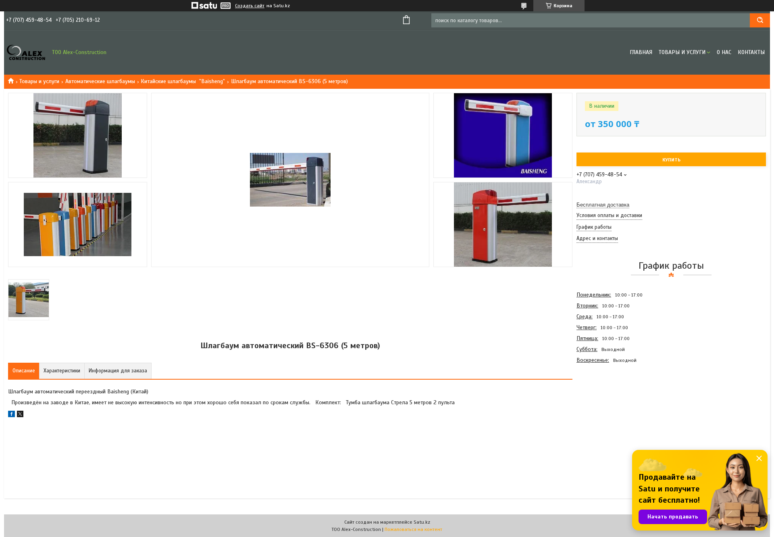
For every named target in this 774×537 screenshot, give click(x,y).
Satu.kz (422, 522)
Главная (641, 52)
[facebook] (11, 415)
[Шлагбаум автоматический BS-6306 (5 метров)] (605, 409)
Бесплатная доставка (602, 205)
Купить (671, 160)
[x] (20, 415)
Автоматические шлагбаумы (100, 81)
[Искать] (760, 20)
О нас (724, 52)
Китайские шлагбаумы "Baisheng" (183, 81)
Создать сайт (249, 5)
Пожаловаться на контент (413, 529)
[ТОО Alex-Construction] (26, 52)
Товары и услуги (682, 52)
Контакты (751, 52)
